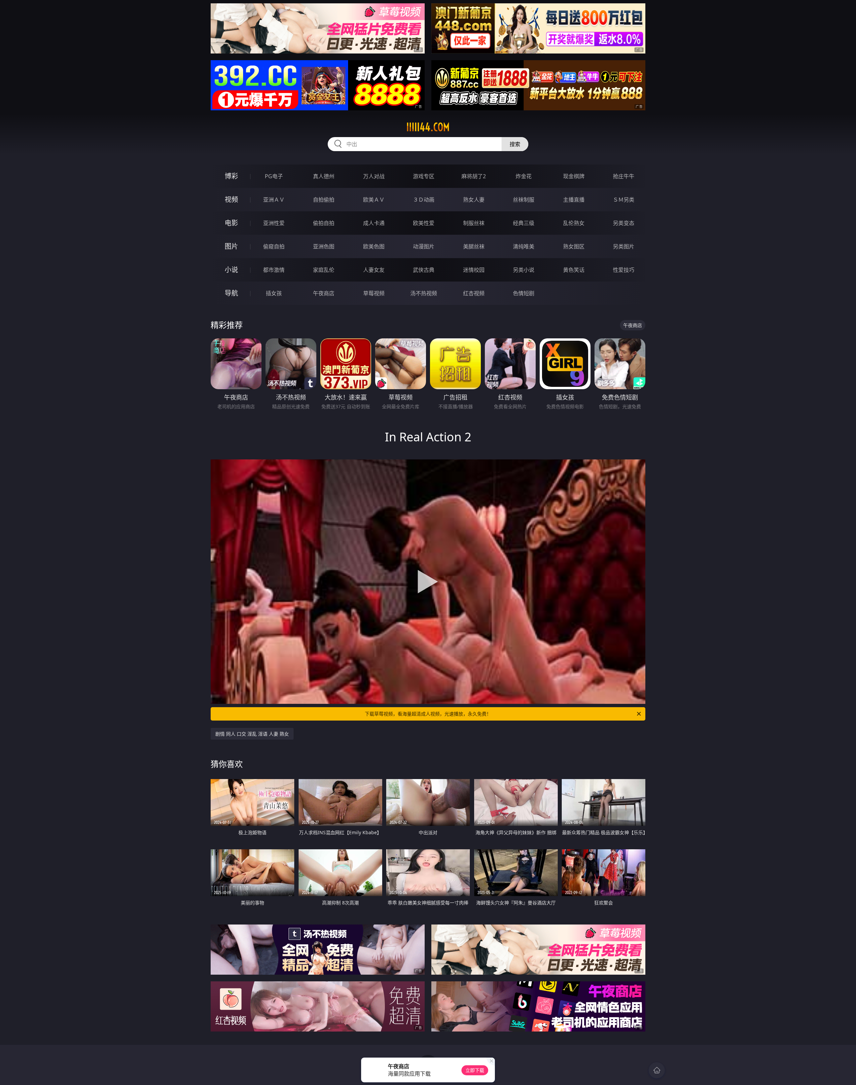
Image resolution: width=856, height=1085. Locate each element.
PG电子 (274, 176)
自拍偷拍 (323, 199)
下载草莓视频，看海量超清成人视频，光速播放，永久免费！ (428, 714)
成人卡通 (374, 223)
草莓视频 (374, 293)
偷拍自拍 (323, 223)
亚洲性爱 (274, 223)
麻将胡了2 (473, 176)
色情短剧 (523, 293)
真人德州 (323, 176)
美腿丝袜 (474, 246)
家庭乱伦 (323, 270)
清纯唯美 (523, 246)
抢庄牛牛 (623, 176)
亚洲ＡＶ (274, 199)
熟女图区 (573, 246)
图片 (231, 246)
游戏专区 (423, 176)
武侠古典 (423, 270)
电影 (231, 222)
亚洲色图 (323, 246)
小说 (231, 269)
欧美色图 (374, 246)
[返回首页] (657, 1070)
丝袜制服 (523, 199)
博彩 (231, 176)
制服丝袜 (474, 223)
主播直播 (573, 199)
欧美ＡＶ (374, 199)
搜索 (515, 144)
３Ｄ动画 (423, 199)
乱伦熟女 (573, 223)
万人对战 (374, 176)
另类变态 (623, 223)
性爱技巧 (623, 270)
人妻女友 (374, 270)
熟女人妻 (474, 199)
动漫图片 (423, 246)
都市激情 (274, 270)
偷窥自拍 (274, 246)
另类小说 (523, 270)
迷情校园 (474, 270)
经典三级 (523, 223)
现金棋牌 (573, 176)
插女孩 (274, 293)
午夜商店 (323, 293)
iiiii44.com (428, 127)
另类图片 (623, 246)
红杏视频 (474, 293)
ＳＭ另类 (623, 199)
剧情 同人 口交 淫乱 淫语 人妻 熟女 (252, 734)
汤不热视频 (423, 293)
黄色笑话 (573, 270)
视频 (231, 199)
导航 (231, 293)
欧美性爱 (423, 223)
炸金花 (524, 176)
